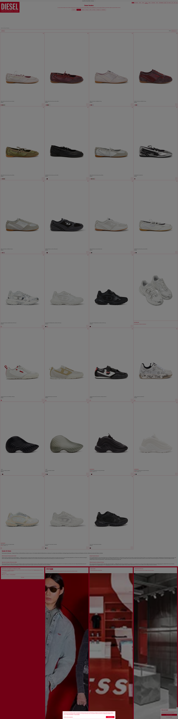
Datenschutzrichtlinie (70, 714)
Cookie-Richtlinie (77, 714)
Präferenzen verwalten (107, 713)
